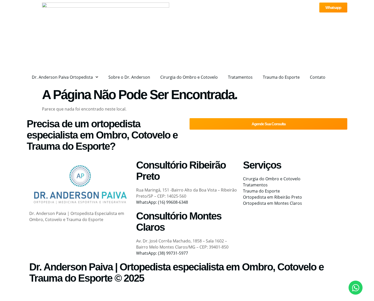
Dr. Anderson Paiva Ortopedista (62, 77)
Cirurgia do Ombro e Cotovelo (189, 77)
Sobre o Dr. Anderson (129, 77)
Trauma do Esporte (281, 77)
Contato (317, 77)
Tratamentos (240, 77)
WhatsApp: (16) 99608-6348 (162, 202)
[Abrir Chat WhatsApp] (356, 288)
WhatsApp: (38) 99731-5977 (162, 253)
